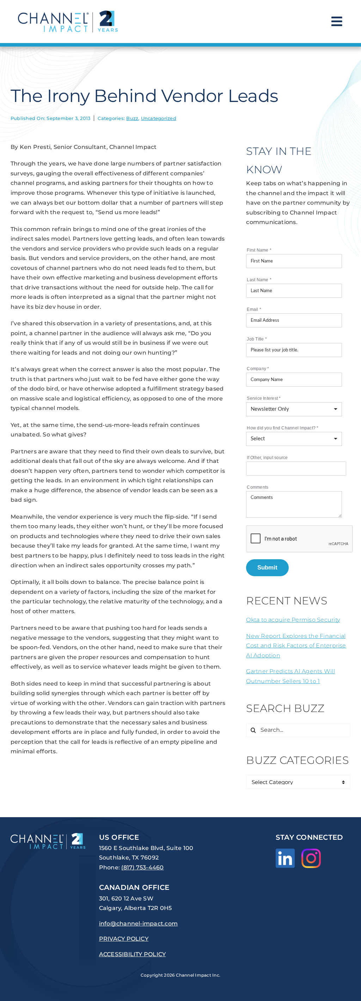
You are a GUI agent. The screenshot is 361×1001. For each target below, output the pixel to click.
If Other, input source (267, 457)
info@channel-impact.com (138, 923)
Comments (257, 487)
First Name (259, 250)
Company (258, 368)
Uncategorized (158, 118)
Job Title (257, 339)
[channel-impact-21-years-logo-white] (48, 835)
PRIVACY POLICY (123, 938)
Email (254, 309)
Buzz (132, 118)
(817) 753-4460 (142, 867)
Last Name (259, 279)
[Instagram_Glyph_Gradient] (311, 851)
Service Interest (264, 398)
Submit (267, 567)
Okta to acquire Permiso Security (293, 619)
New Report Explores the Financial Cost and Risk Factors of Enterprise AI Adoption (296, 646)
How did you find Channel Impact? (282, 428)
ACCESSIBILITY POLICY (132, 954)
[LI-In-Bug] (285, 851)
